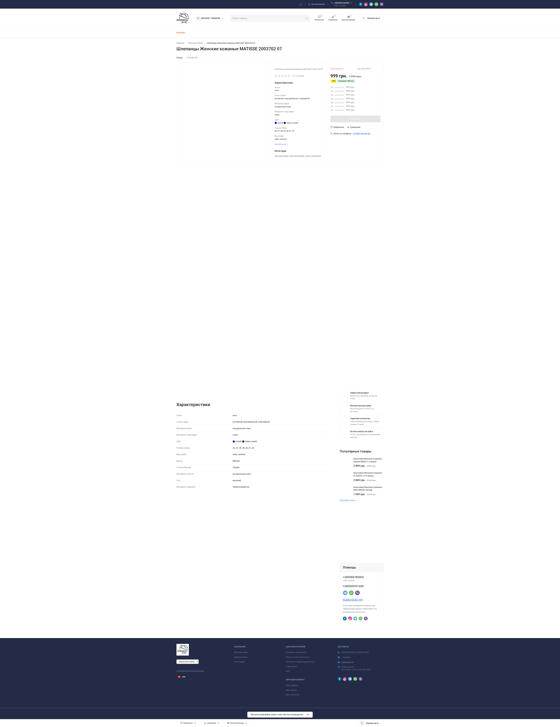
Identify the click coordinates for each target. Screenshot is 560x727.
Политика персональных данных (190, 671)
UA (301, 4)
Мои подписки (292, 695)
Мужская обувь (240, 657)
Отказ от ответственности (297, 657)
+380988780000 (341, 3)
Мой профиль (292, 685)
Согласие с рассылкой (296, 652)
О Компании (291, 666)
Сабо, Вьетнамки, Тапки (299, 156)
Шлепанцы (316, 156)
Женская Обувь (195, 43)
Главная (180, 43)
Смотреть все (347, 500)
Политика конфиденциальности (300, 662)
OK (307, 714)
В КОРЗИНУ (355, 119)
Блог (288, 671)
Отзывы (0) (192, 58)
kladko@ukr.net (353, 599)
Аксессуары (239, 662)
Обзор (179, 58)
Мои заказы (291, 690)
